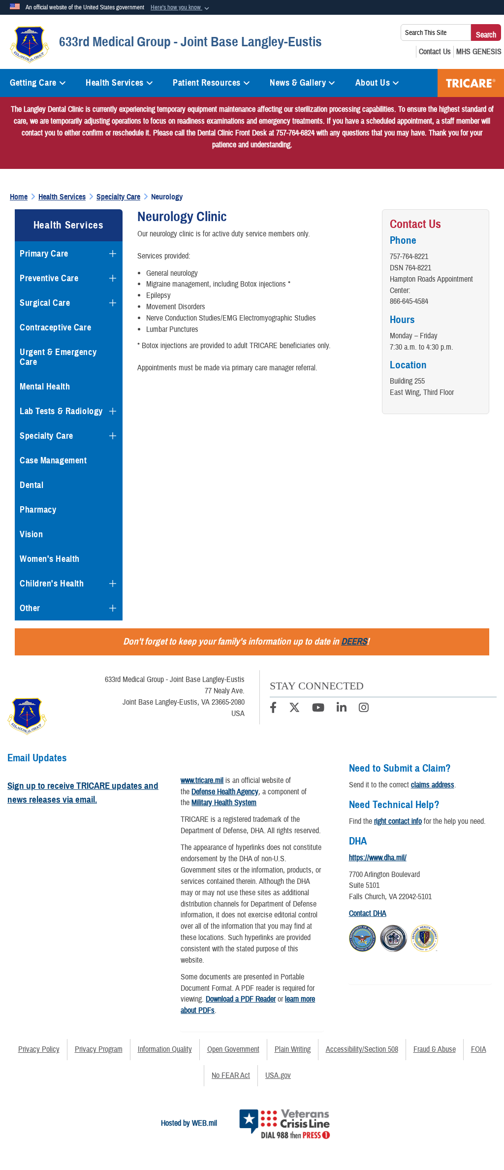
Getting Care (33, 82)
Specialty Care (46, 435)
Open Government (233, 1049)
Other (30, 608)
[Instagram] (364, 709)
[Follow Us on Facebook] (273, 709)
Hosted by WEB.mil (189, 1123)
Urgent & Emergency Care (58, 357)
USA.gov (278, 1075)
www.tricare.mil (202, 780)
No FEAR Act (231, 1075)
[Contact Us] (435, 52)
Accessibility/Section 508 (362, 1049)
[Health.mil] (393, 937)
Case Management (53, 460)
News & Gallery (298, 82)
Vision (31, 534)
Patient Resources (207, 82)
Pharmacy (38, 509)
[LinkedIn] (341, 709)
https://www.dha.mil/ (378, 858)
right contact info (398, 821)
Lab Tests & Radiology (61, 411)
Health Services (114, 82)
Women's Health (50, 558)
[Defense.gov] (362, 937)
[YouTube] (318, 709)
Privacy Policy (39, 1049)
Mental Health (45, 386)
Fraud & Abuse (434, 1049)
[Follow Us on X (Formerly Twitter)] (294, 709)
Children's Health (52, 583)
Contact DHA (367, 913)
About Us (372, 82)
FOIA (478, 1049)
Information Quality (165, 1049)
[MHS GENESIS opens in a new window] (479, 52)
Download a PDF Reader (241, 999)
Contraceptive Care (55, 327)
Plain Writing (293, 1049)
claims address (432, 785)
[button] (181, 8)
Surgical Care (45, 302)
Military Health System (223, 803)
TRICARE (471, 83)
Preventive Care (49, 278)
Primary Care (44, 253)
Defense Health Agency (224, 792)
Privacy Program (99, 1049)
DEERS (354, 641)
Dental (31, 485)
